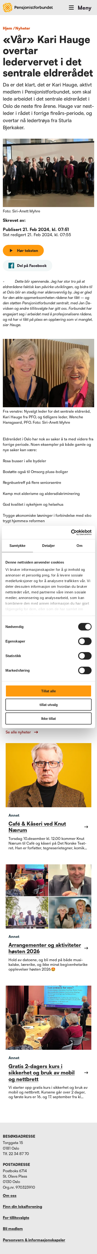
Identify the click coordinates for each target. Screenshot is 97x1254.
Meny (84, 7)
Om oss (9, 1195)
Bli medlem (13, 1228)
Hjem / (9, 28)
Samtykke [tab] (17, 545)
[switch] (85, 641)
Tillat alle (48, 691)
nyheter (22, 28)
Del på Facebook (32, 265)
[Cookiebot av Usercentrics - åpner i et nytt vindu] (71, 532)
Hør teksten (27, 250)
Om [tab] (79, 545)
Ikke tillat (48, 718)
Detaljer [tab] (48, 545)
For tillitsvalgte (16, 1217)
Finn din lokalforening (22, 1206)
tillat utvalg (49, 705)
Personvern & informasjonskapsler (34, 1240)
